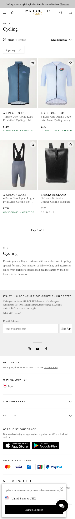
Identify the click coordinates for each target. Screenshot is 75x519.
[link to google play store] (45, 445)
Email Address (11, 321)
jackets (19, 269)
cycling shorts (48, 269)
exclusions (25, 308)
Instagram (29, 348)
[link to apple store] (16, 445)
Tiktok (46, 348)
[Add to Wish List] (33, 63)
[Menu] (4, 12)
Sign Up (66, 328)
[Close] (61, 488)
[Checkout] (68, 13)
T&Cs (13, 308)
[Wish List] (12, 13)
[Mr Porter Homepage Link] (38, 12)
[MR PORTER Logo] (17, 481)
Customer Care (51, 367)
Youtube (37, 348)
